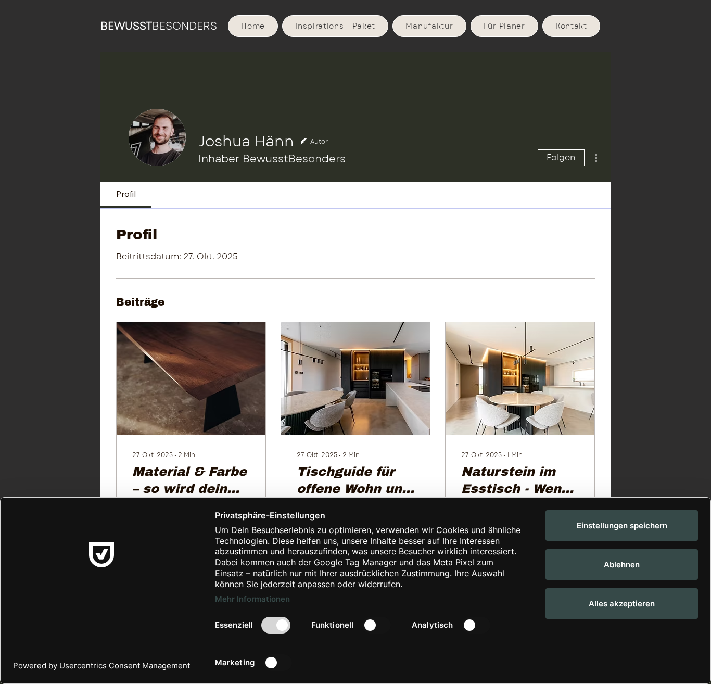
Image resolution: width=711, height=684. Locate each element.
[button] (429, 26)
